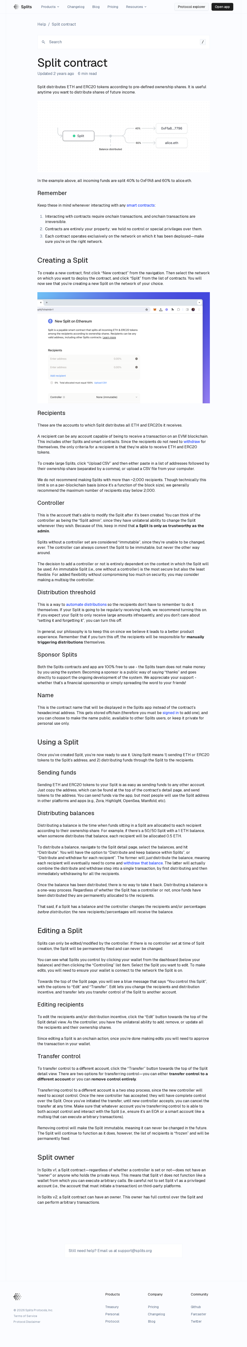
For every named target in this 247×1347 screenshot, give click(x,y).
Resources (134, 7)
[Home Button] (17, 1297)
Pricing (112, 7)
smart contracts (141, 205)
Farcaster (198, 1314)
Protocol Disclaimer (27, 1322)
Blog (96, 7)
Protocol (112, 1321)
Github (196, 1307)
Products (48, 7)
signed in (171, 712)
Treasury (112, 1307)
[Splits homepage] (23, 6)
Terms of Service (25, 1316)
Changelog (75, 7)
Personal (112, 1314)
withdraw (192, 441)
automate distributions (86, 604)
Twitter (196, 1321)
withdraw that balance (143, 863)
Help (41, 24)
